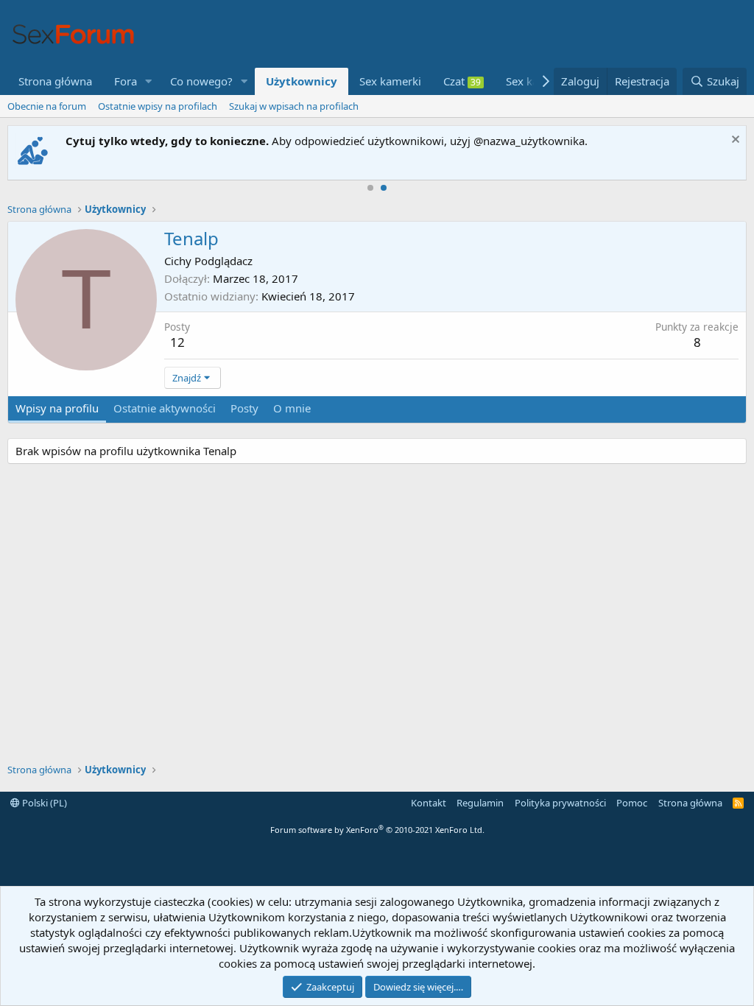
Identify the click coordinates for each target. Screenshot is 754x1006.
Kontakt (428, 802)
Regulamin (480, 802)
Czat (462, 81)
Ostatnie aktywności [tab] (164, 408)
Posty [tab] (244, 408)
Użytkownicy (301, 81)
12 (177, 342)
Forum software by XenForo (377, 829)
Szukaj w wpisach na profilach (294, 106)
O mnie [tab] (292, 408)
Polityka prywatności (560, 802)
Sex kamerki (390, 81)
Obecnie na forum (46, 106)
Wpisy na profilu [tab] (57, 408)
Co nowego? (201, 81)
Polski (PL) (43, 802)
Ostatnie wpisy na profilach (157, 106)
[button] (148, 81)
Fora (125, 81)
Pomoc (631, 802)
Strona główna (55, 81)
